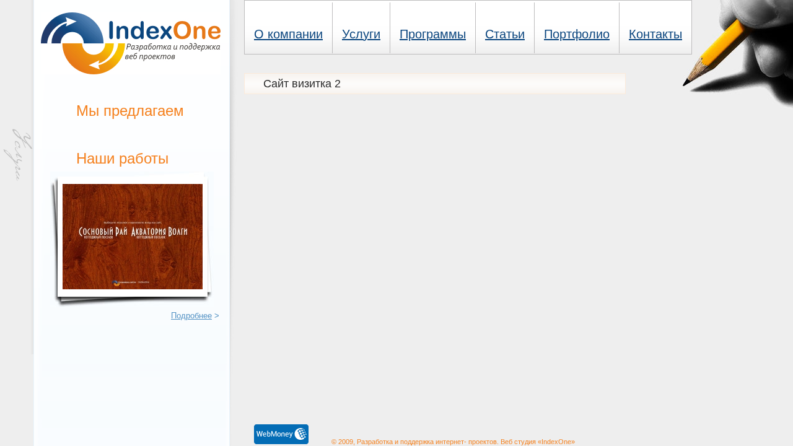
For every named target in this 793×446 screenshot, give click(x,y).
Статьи (505, 34)
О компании (288, 34)
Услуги (361, 34)
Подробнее (191, 315)
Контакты (655, 34)
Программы (433, 34)
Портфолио (577, 34)
